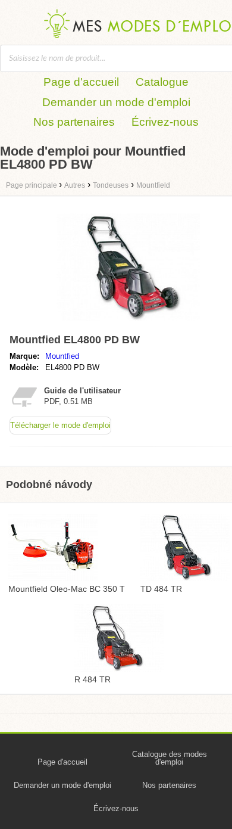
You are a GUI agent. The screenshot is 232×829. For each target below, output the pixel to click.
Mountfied (62, 356)
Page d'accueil (81, 82)
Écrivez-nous (165, 122)
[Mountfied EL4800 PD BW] (128, 323)
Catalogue (162, 82)
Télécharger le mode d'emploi (60, 425)
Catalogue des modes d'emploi (169, 758)
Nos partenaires (74, 122)
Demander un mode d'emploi (116, 102)
